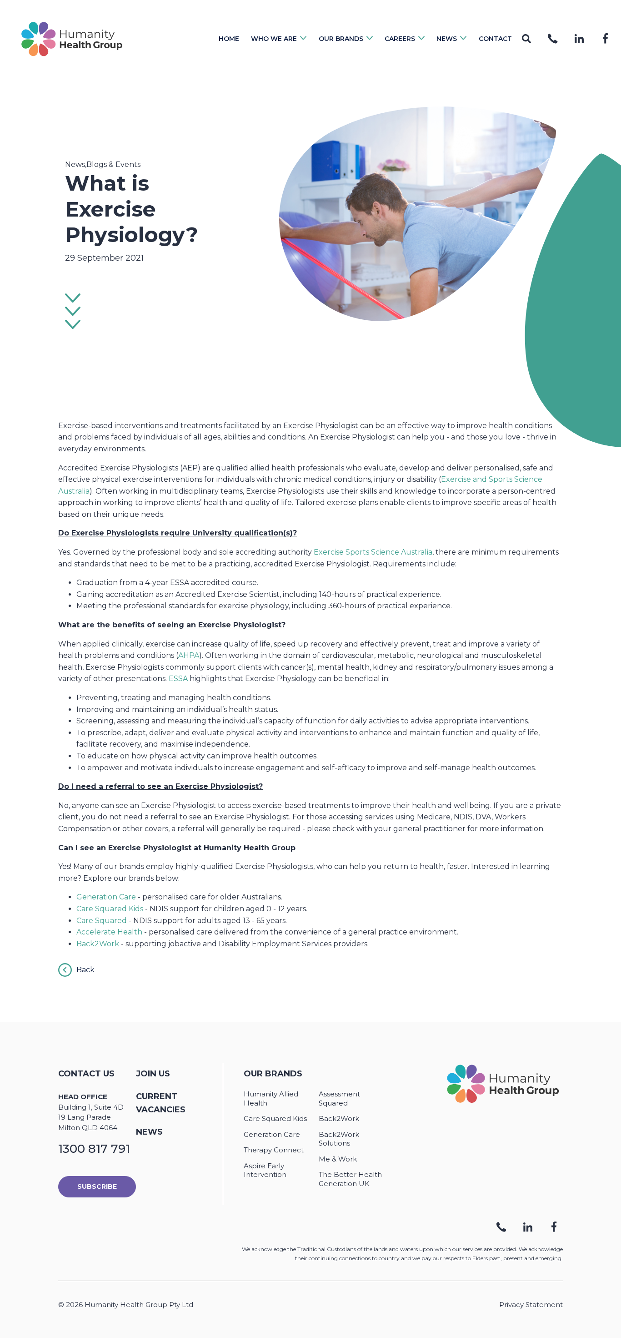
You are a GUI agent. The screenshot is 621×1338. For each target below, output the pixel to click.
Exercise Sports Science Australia (373, 552)
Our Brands (273, 1074)
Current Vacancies (160, 1103)
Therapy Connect (274, 1150)
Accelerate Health (109, 932)
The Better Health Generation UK (350, 1179)
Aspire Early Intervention (265, 1170)
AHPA (188, 655)
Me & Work (338, 1159)
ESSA (178, 678)
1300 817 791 (94, 1148)
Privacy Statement (531, 1304)
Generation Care (106, 897)
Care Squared (101, 920)
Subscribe (97, 1186)
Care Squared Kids (109, 908)
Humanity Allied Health (271, 1098)
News (149, 1132)
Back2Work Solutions (339, 1139)
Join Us (153, 1074)
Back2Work (97, 943)
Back (85, 969)
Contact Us (86, 1074)
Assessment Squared (339, 1098)
